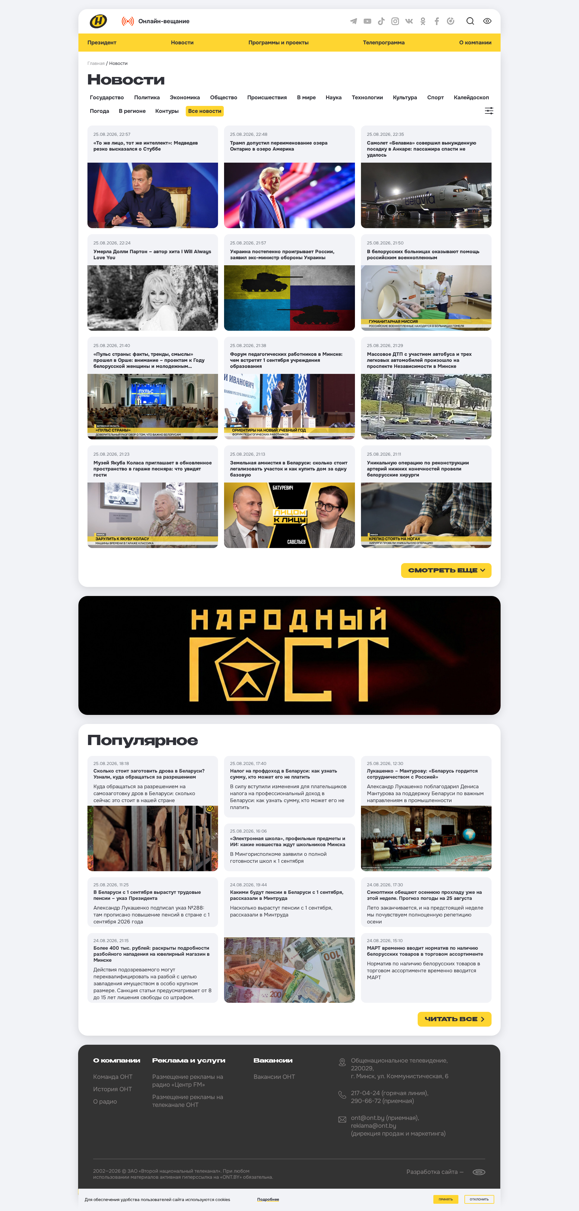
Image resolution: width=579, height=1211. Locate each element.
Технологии (367, 97)
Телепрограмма (384, 43)
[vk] (409, 21)
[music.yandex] (450, 21)
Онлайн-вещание (164, 21)
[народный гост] (289, 655)
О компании (475, 43)
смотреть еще (442, 571)
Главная (96, 63)
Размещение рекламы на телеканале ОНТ (187, 1101)
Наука (334, 97)
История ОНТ (112, 1089)
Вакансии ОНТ (274, 1077)
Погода (99, 111)
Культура (405, 97)
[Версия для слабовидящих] (487, 21)
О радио (105, 1101)
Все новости (204, 111)
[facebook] (437, 21)
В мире (306, 97)
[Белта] (475, 1172)
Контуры (167, 111)
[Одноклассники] (423, 21)
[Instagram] (395, 21)
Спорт (435, 97)
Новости (182, 43)
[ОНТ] (98, 21)
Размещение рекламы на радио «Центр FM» (187, 1080)
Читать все (451, 1020)
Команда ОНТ (112, 1077)
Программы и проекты (278, 43)
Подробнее (268, 1199)
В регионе (132, 111)
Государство (107, 97)
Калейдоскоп (471, 97)
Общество (223, 97)
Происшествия (267, 97)
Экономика (185, 97)
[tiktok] (381, 21)
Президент (101, 43)
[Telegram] (353, 21)
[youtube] (367, 21)
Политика (147, 97)
